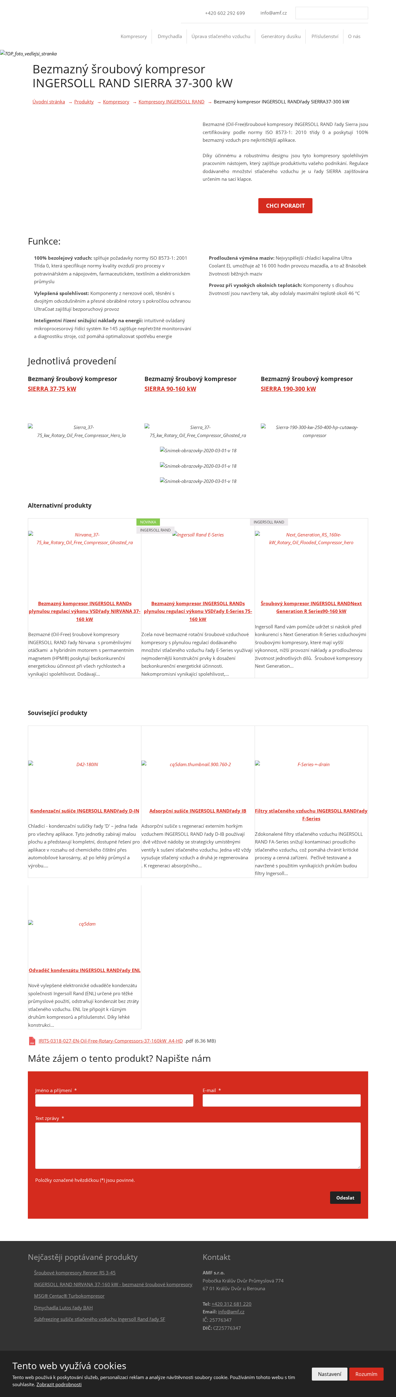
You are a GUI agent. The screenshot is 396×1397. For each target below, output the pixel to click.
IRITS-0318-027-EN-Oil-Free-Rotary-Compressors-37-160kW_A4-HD (111, 1041)
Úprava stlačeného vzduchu (221, 36)
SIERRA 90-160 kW (170, 389)
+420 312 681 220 (232, 1304)
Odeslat (345, 1198)
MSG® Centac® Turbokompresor (69, 1296)
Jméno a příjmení (56, 1090)
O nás (354, 36)
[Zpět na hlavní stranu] (54, 41)
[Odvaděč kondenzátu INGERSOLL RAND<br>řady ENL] (84, 924)
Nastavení (329, 1374)
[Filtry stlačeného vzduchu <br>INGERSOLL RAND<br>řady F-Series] (311, 765)
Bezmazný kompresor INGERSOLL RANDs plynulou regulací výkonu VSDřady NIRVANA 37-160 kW (84, 611)
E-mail (212, 1090)
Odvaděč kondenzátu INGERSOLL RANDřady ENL (84, 970)
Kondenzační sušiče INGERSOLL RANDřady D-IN (84, 811)
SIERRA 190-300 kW (288, 389)
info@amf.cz (231, 1311)
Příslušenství (325, 36)
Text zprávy (49, 1118)
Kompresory (134, 36)
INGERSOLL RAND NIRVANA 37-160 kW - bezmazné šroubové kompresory (113, 1284)
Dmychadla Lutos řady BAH (63, 1307)
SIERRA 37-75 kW (52, 389)
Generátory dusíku (281, 36)
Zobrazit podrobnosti (59, 1384)
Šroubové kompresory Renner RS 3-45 (75, 1272)
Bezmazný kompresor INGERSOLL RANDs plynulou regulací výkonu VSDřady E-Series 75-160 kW (198, 611)
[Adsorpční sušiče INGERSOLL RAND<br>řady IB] (197, 765)
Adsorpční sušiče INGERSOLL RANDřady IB (197, 811)
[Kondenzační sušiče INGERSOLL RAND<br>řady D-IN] (84, 765)
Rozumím (366, 1374)
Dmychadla (170, 36)
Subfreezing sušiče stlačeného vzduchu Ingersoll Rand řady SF (99, 1319)
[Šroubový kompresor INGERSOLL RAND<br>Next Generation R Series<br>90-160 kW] (311, 557)
